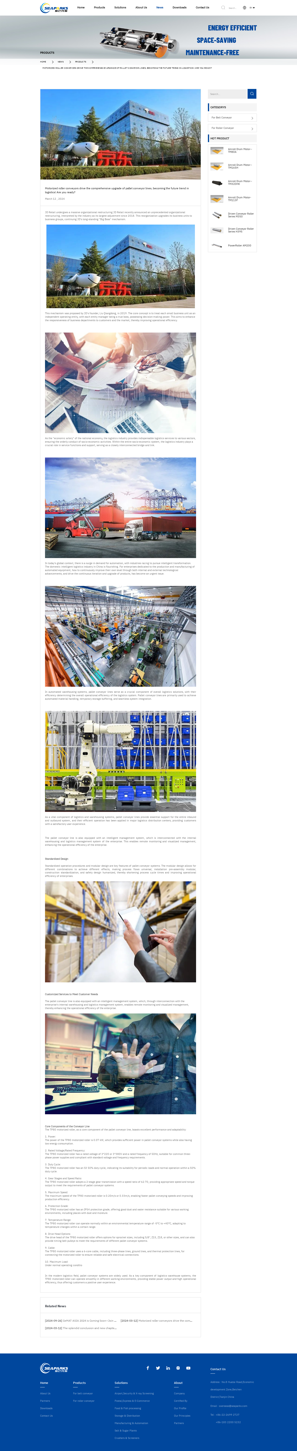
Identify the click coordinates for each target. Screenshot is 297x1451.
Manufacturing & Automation (131, 1423)
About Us (45, 1393)
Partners (45, 1400)
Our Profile (180, 1408)
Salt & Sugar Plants (126, 1430)
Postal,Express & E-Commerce (132, 1400)
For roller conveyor (223, 128)
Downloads (46, 1408)
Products (80, 61)
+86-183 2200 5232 (228, 1422)
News (61, 61)
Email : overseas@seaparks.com (228, 1406)
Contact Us (46, 1415)
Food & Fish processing (128, 1408)
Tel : (212, 1414)
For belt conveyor (222, 117)
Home (43, 61)
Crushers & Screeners (127, 1438)
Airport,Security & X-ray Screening (134, 1393)
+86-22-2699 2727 (227, 1414)
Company (179, 1393)
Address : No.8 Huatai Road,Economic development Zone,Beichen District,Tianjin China (232, 1389)
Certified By (180, 1400)
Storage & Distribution (127, 1415)
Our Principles (182, 1415)
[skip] (54, 8)
